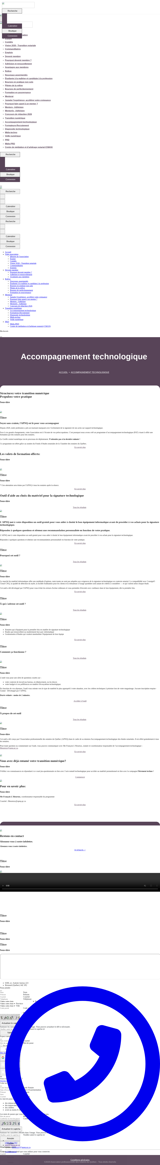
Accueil (63, 372)
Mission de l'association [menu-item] (19, 256)
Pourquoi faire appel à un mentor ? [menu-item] (21, 104)
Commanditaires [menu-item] (13, 49)
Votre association (11, 254)
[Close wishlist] (1, 336)
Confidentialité (11, 1152)
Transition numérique (15, 118)
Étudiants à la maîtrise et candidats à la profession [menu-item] (28, 78)
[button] (80, 408)
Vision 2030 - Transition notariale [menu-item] (20, 45)
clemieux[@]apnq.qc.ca (21, 1147)
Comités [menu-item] (9, 42)
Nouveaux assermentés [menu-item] (16, 75)
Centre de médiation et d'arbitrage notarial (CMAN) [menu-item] (29, 147)
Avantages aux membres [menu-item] (16, 67)
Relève (8, 71)
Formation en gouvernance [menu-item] (18, 92)
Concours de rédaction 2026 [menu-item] (18, 114)
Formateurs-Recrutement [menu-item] (17, 125)
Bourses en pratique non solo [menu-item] (19, 82)
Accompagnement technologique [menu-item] (21, 122)
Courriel (26, 1154)
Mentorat (9, 96)
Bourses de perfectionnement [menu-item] (19, 89)
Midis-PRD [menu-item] (10, 144)
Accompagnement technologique (90, 372)
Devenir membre (13, 56)
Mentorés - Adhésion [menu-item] (15, 111)
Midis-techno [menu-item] (11, 132)
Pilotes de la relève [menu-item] (14, 85)
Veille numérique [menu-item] (13, 136)
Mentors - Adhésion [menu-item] (14, 107)
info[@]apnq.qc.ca (12, 1145)
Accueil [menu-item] (8, 252)
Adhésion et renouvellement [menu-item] (18, 64)
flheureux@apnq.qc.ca (9, 748)
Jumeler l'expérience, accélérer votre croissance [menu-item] (28, 100)
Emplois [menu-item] (9, 52)
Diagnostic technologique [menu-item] (17, 129)
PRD (7, 140)
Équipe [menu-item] (8, 38)
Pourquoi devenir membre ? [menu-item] (18, 60)
